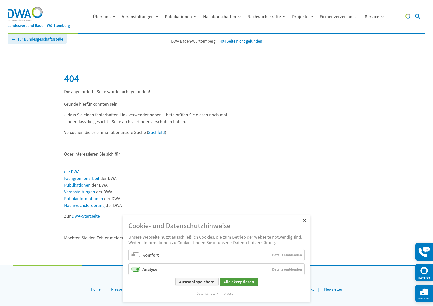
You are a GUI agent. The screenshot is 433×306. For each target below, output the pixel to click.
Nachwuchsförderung (84, 205)
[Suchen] (417, 17)
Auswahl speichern (197, 281)
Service (372, 16)
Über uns (102, 16)
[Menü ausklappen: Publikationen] (195, 17)
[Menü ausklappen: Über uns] (114, 17)
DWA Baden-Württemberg (193, 41)
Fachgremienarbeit (81, 178)
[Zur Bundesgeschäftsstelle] (407, 17)
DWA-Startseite (86, 216)
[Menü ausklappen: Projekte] (312, 17)
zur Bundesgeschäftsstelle (40, 39)
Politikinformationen (83, 198)
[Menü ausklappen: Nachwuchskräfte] (284, 17)
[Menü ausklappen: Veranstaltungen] (157, 17)
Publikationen (178, 16)
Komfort (150, 255)
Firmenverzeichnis (338, 16)
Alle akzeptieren (238, 281)
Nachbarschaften (219, 16)
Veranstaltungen (138, 16)
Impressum (228, 293)
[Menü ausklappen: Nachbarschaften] (239, 17)
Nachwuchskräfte (264, 16)
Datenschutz (205, 293)
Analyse (149, 269)
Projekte (300, 16)
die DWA (72, 171)
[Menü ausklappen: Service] (382, 17)
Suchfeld (156, 132)
